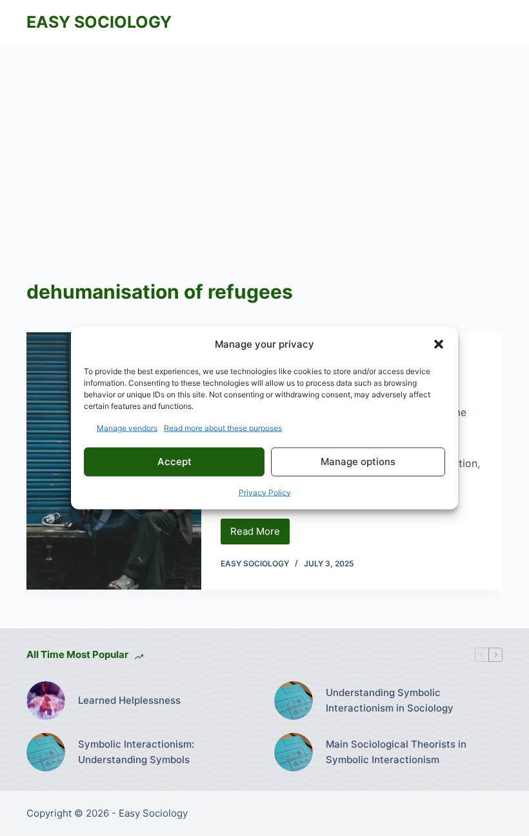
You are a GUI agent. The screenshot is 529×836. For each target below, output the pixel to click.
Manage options (358, 461)
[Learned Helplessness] (45, 700)
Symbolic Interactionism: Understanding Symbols (136, 752)
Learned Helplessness (129, 700)
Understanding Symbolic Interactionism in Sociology (390, 700)
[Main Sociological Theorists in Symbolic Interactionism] (293, 752)
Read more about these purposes (223, 427)
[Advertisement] (264, 142)
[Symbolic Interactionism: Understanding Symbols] (45, 752)
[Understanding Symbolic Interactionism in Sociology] (293, 700)
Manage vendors (127, 427)
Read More (260, 534)
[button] (438, 344)
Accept (174, 461)
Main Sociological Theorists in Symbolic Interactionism (396, 752)
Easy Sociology (99, 22)
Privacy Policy (265, 492)
